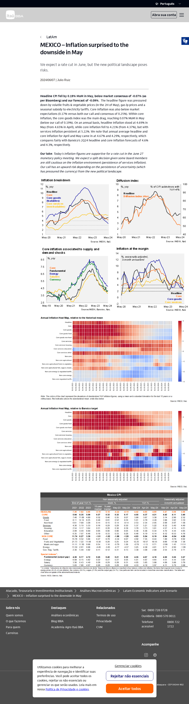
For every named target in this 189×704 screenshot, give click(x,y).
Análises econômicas (65, 615)
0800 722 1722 (173, 624)
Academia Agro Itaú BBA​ (67, 627)
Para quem (13, 627)
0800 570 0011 (166, 616)
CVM (99, 627)
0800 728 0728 (157, 610)
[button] (168, 3)
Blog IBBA (57, 621)
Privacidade (104, 621)
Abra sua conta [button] (164, 14)
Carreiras (12, 633)
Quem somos (14, 615)
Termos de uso (106, 615)
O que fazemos (16, 621)
